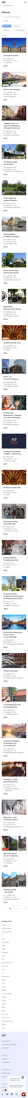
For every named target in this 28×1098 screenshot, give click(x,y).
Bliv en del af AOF (6, 1069)
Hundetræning (5, 942)
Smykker (4, 1000)
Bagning (4, 990)
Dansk (3, 938)
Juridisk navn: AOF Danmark (9, 1044)
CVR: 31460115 (5, 1048)
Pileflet (3, 1024)
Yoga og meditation (7, 928)
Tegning (4, 1004)
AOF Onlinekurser (6, 1041)
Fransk (3, 969)
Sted (6, 21)
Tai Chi (3, 1028)
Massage (4, 997)
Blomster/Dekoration (7, 1021)
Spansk (3, 925)
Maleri (3, 1007)
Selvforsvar (5, 966)
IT (2, 935)
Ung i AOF (4, 1055)
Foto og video (5, 1014)
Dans (3, 956)
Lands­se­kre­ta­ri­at (6, 1073)
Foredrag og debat (6, 932)
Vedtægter (4, 1059)
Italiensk (4, 980)
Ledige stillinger (6, 1062)
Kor (2, 973)
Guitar (3, 983)
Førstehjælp (5, 952)
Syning (3, 1011)
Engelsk (4, 945)
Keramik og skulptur (7, 962)
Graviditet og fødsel (7, 993)
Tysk (3, 959)
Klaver (3, 986)
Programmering (6, 976)
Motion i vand (5, 1017)
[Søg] (3, 17)
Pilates (3, 949)
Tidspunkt (16, 26)
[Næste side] (25, 909)
